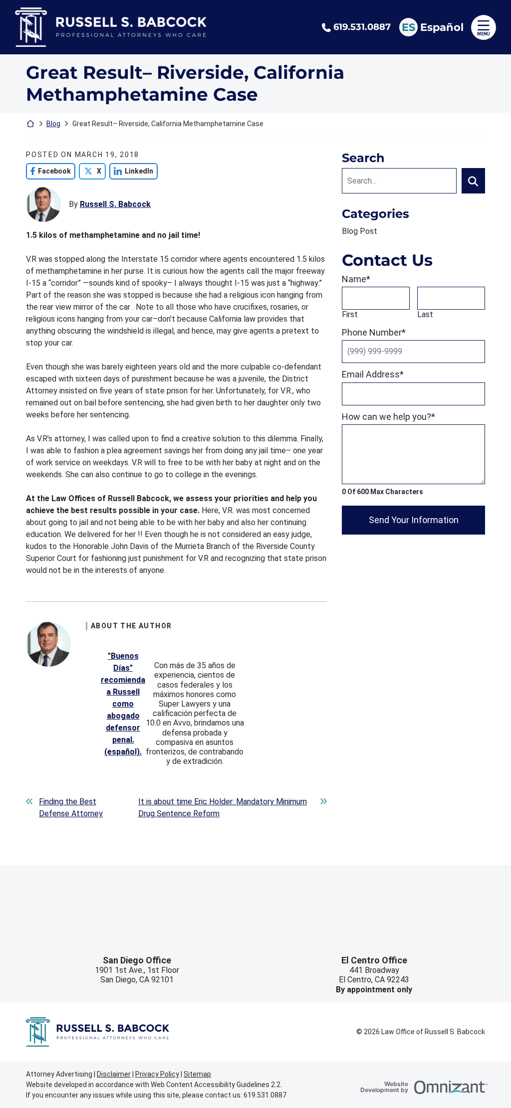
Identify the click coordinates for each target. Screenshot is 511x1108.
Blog (53, 124)
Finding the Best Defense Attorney (71, 807)
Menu (483, 33)
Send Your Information (414, 520)
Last (425, 314)
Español (442, 27)
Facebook (48, 171)
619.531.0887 (362, 27)
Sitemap (197, 1074)
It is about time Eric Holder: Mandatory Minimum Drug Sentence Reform (222, 807)
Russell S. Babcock (115, 204)
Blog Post (359, 231)
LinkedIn (131, 171)
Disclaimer (114, 1074)
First (350, 314)
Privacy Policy (157, 1074)
